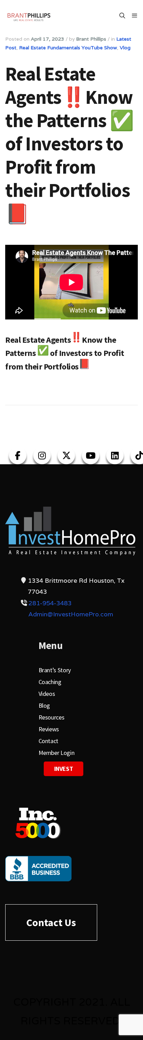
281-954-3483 (50, 603)
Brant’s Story (55, 670)
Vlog (125, 47)
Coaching (50, 682)
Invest (63, 769)
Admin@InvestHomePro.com (70, 614)
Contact (48, 741)
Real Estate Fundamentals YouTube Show (68, 47)
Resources (52, 717)
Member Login (57, 753)
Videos (47, 694)
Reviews (49, 729)
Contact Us (51, 922)
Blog (44, 705)
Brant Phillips (91, 39)
